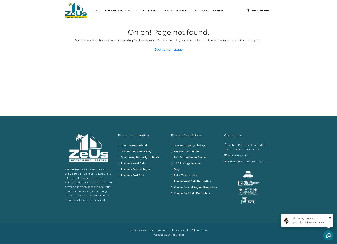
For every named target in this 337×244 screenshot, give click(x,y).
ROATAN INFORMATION (178, 10)
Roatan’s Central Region (136, 169)
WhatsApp (140, 230)
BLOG (204, 10)
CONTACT (219, 10)
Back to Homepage (168, 49)
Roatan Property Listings (190, 145)
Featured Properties (187, 151)
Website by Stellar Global (168, 234)
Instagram (161, 230)
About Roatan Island (134, 145)
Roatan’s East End (132, 175)
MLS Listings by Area (187, 163)
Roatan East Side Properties (192, 193)
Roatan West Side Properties (192, 181)
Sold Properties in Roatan (190, 157)
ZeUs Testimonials (185, 175)
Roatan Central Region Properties (195, 187)
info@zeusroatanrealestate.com (247, 161)
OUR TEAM (148, 10)
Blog (177, 169)
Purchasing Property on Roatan (141, 157)
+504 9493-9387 (260, 10)
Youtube (201, 230)
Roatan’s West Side (133, 163)
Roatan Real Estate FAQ (136, 151)
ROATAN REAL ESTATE (119, 10)
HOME (96, 10)
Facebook (182, 230)
